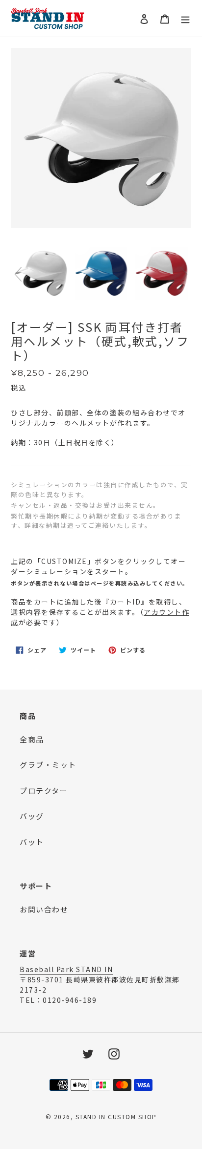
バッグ (32, 816)
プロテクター (44, 790)
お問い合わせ (44, 909)
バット (32, 842)
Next (184, 274)
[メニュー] (185, 18)
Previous (18, 274)
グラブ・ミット (48, 764)
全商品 (32, 739)
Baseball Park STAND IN (66, 969)
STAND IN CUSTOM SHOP (116, 1116)
